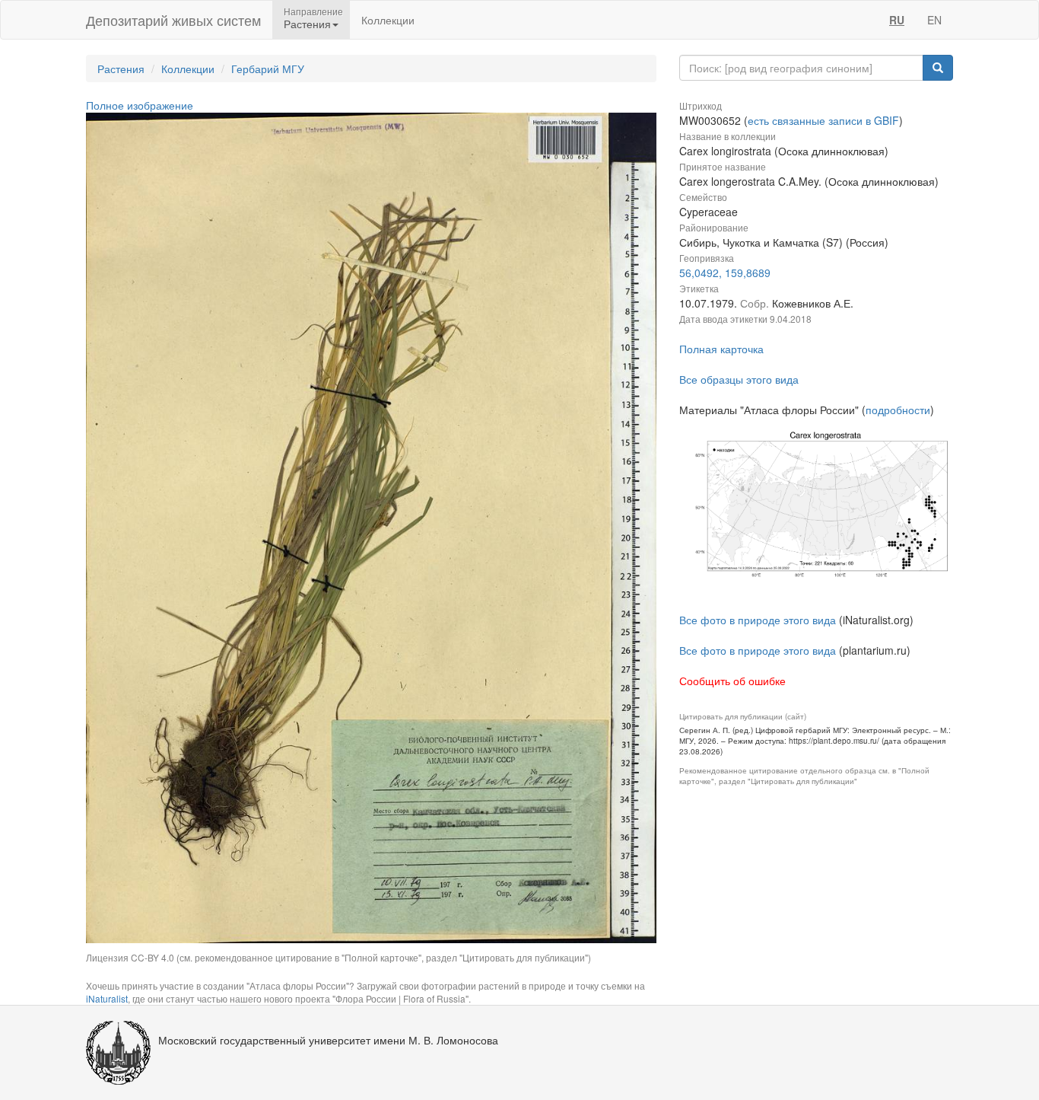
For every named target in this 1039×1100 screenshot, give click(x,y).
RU (896, 19)
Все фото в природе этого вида (757, 619)
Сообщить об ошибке (732, 680)
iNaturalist (107, 998)
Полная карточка (721, 348)
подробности (898, 409)
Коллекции (388, 19)
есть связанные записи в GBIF (823, 120)
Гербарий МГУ (267, 68)
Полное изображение (139, 105)
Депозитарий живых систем (173, 20)
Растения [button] (307, 23)
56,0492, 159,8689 (725, 272)
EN (934, 19)
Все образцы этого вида (739, 379)
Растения (121, 68)
